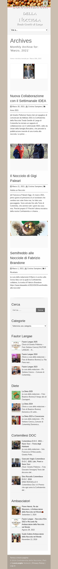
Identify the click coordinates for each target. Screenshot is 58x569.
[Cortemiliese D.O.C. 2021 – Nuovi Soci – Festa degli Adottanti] (16, 445)
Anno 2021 (14, 110)
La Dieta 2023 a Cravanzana (33, 416)
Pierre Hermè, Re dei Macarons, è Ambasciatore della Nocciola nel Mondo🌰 (33, 509)
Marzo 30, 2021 (18, 107)
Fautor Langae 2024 (29, 354)
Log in (13, 566)
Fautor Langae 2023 (29, 367)
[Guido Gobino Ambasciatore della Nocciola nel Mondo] (16, 538)
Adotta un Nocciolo (17, 190)
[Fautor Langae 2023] (16, 370)
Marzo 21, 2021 (18, 186)
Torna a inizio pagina (19, 558)
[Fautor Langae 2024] (16, 358)
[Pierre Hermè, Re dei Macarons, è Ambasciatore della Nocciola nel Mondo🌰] (16, 510)
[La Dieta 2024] (16, 407)
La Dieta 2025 (27, 391)
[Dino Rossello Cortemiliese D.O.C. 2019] (16, 480)
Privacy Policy (38, 563)
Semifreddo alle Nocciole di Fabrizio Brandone (25, 258)
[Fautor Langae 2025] (16, 345)
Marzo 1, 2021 (17, 269)
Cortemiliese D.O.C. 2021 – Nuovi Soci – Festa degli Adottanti (32, 444)
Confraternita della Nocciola (29, 12)
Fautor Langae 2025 (29, 342)
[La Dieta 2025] (16, 395)
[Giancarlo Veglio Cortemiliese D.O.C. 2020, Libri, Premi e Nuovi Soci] (16, 462)
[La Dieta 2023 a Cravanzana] (16, 420)
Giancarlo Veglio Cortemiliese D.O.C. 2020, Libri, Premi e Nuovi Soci (33, 461)
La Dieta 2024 (27, 404)
